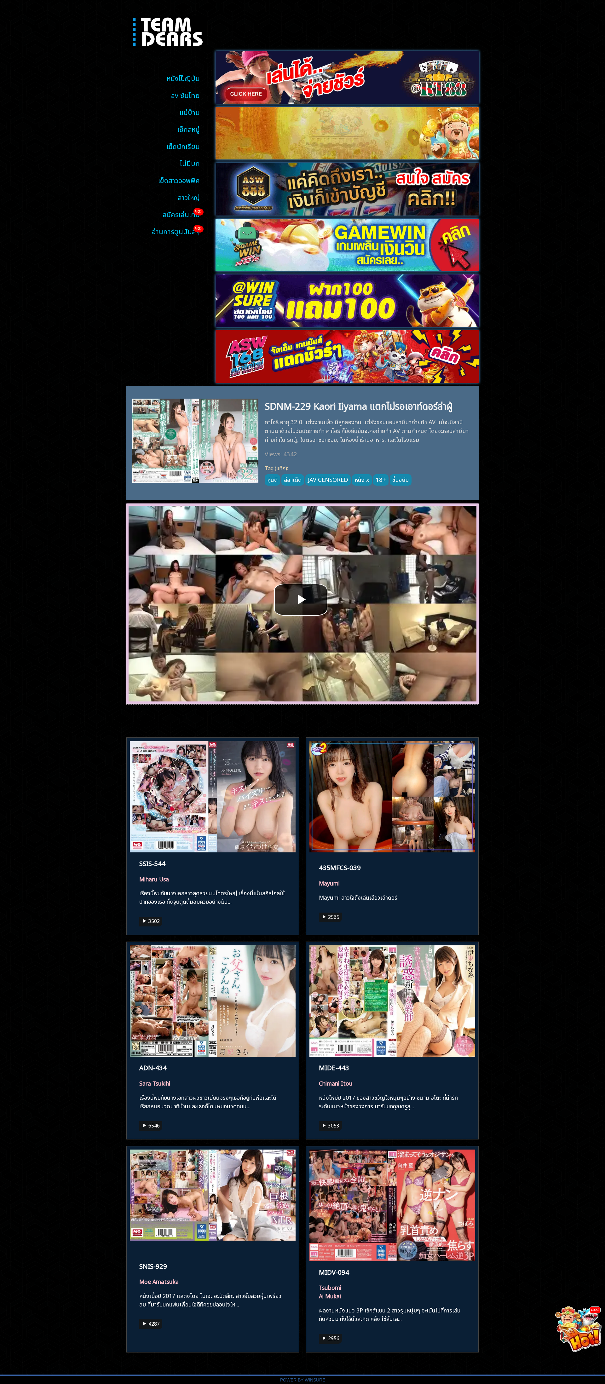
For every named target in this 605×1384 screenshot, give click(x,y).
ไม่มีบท (190, 162)
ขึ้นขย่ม (400, 479)
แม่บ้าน (190, 111)
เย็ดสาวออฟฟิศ (179, 179)
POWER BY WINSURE (302, 1380)
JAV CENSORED (328, 479)
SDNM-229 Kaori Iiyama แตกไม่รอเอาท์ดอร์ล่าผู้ (359, 405)
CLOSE (595, 1309)
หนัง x (361, 479)
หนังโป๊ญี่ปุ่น (183, 77)
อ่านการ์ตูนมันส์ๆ (176, 231)
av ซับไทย (185, 94)
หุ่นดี (272, 479)
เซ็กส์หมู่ (188, 128)
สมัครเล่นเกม (181, 213)
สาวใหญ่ (189, 196)
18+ (381, 479)
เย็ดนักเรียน (183, 145)
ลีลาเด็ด (293, 479)
